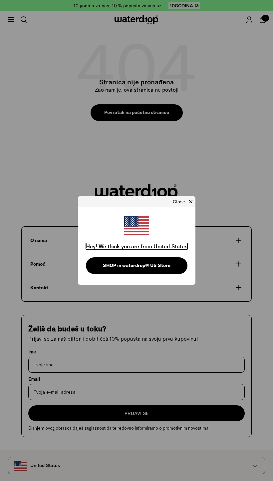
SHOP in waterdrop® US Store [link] (136, 265)
